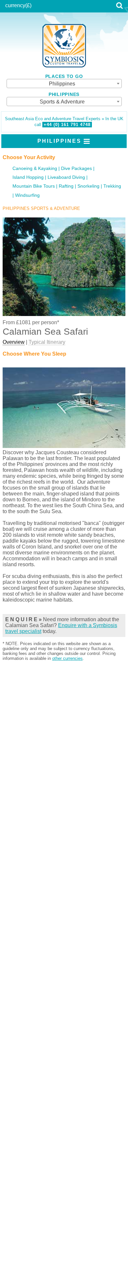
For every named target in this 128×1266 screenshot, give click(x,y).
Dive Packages (76, 168)
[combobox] (64, 83)
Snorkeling (88, 186)
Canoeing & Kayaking (34, 168)
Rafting (66, 186)
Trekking (112, 186)
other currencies (67, 658)
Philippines (59, 141)
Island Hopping (28, 177)
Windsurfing (27, 195)
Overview (14, 342)
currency (15, 5)
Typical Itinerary (47, 342)
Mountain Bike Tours (33, 186)
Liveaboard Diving (66, 177)
